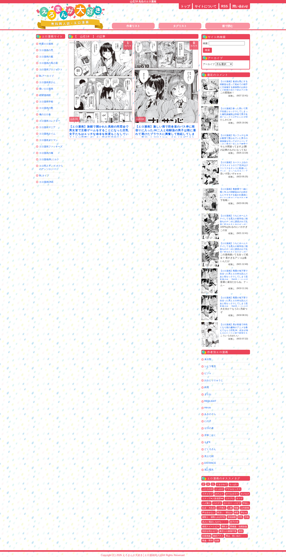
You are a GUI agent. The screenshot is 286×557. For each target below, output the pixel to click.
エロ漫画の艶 (46, 108)
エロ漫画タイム (47, 133)
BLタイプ (44, 175)
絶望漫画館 (45, 95)
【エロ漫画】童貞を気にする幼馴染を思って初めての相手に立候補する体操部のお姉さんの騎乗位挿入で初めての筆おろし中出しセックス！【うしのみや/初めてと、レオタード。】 (234, 90)
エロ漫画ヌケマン (48, 140)
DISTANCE (210, 463)
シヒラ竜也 (210, 366)
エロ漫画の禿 (46, 50)
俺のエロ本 (45, 114)
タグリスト (180, 25)
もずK (207, 442)
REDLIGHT (210, 401)
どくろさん (210, 449)
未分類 (207, 359)
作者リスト (133, 25)
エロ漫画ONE (46, 182)
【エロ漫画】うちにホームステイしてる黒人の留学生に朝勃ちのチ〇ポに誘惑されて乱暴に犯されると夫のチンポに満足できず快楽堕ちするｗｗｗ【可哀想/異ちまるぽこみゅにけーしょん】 (234, 224)
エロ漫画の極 (46, 153)
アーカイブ (209, 64)
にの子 (207, 421)
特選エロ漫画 (46, 43)
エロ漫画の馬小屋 (48, 63)
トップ (185, 6)
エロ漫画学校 (46, 101)
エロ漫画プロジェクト (50, 69)
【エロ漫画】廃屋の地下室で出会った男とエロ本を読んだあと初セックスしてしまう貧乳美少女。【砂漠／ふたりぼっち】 (234, 277)
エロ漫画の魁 (46, 56)
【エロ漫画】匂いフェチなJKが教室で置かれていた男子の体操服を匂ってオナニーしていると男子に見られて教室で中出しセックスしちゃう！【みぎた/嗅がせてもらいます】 (234, 144)
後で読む (227, 25)
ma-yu (207, 407)
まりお (207, 394)
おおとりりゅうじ (213, 380)
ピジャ (207, 373)
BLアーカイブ (46, 76)
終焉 (206, 387)
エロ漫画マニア (47, 127)
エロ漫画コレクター (49, 120)
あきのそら (210, 414)
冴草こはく (210, 435)
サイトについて (206, 6)
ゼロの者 (209, 428)
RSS (224, 6)
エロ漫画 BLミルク (49, 159)
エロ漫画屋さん (47, 82)
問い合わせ (240, 6)
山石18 (74, 119)
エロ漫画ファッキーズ (50, 146)
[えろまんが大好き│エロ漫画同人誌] (71, 5)
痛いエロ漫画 (46, 88)
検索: (205, 43)
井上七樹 (209, 456)
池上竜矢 (209, 469)
